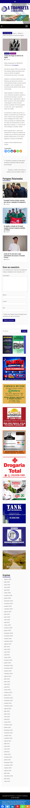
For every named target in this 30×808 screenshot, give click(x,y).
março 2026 (7, 592)
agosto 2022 (7, 708)
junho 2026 (7, 584)
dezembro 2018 (8, 776)
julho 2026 (7, 582)
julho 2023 (7, 679)
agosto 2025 (7, 611)
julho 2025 (7, 614)
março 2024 (7, 657)
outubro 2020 (7, 768)
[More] (20, 151)
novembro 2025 (8, 603)
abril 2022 (7, 719)
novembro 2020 (8, 765)
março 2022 (7, 722)
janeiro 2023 (7, 695)
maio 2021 (7, 749)
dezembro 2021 (8, 730)
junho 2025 (7, 617)
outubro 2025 (7, 606)
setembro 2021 (8, 738)
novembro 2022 (8, 700)
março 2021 (7, 754)
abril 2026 (7, 590)
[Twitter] (8, 151)
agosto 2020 (7, 770)
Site (4, 308)
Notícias (7, 53)
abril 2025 (7, 622)
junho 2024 (7, 649)
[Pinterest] (14, 151)
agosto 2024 (7, 644)
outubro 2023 (7, 671)
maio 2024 (7, 652)
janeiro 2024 (7, 662)
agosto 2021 (7, 741)
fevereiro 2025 (8, 628)
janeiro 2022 (7, 727)
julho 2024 (7, 646)
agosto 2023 (7, 676)
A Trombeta (15, 65)
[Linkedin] (11, 151)
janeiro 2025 (7, 630)
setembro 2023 (8, 673)
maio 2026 (7, 587)
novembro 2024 (8, 636)
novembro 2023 (8, 668)
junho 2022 (7, 714)
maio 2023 (7, 684)
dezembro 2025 (8, 601)
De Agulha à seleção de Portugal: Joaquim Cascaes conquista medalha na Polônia (14, 228)
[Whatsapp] (17, 151)
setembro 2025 (8, 609)
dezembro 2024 (8, 633)
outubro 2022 (7, 703)
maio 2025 (7, 619)
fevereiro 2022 (8, 724)
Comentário (6, 275)
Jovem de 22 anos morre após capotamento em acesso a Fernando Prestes (14, 255)
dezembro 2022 (8, 698)
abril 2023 (7, 687)
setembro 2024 (8, 641)
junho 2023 (7, 681)
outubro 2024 (7, 638)
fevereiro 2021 (8, 757)
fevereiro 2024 (8, 660)
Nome (5, 295)
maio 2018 (7, 781)
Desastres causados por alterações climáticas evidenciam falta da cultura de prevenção (14, 162)
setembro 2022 (8, 706)
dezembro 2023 (8, 665)
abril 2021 (7, 751)
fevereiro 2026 (8, 595)
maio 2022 (7, 716)
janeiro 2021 (7, 759)
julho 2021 (7, 743)
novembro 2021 (8, 733)
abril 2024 (7, 654)
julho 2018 (7, 778)
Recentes (13, 53)
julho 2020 (7, 773)
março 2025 (7, 625)
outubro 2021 (7, 735)
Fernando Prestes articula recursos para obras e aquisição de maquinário (15, 201)
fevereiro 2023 (8, 692)
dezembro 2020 (8, 762)
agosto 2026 (7, 579)
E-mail (5, 301)
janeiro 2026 (7, 598)
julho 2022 (7, 711)
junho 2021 (7, 746)
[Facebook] (5, 151)
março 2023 (7, 689)
